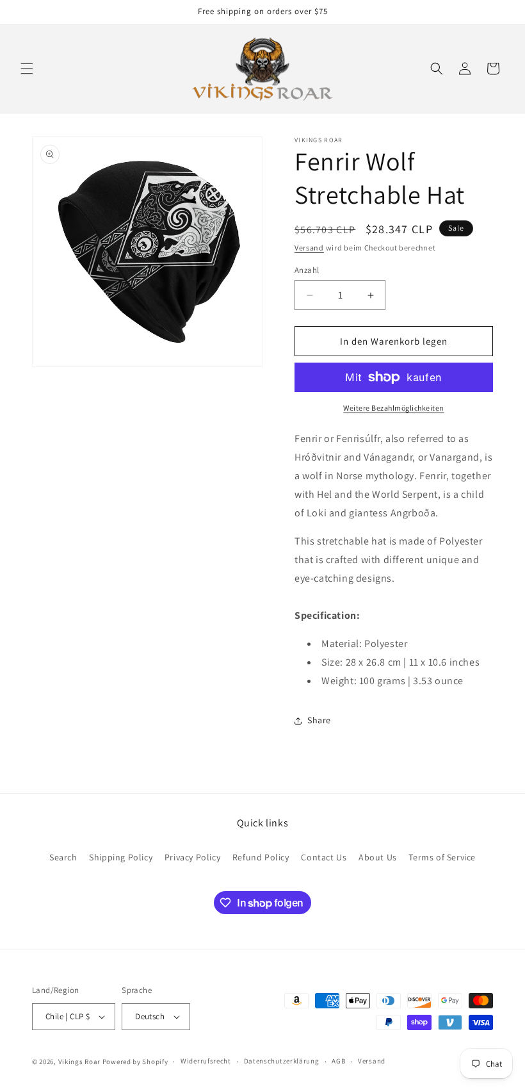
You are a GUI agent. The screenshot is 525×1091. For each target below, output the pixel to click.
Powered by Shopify (135, 1061)
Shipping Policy (120, 857)
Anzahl (307, 270)
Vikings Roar (79, 1061)
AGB (338, 1060)
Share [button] (319, 720)
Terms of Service (442, 857)
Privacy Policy (192, 857)
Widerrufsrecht (206, 1060)
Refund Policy (260, 857)
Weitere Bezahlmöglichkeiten (393, 408)
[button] (27, 68)
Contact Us (323, 857)
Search (63, 857)
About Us (378, 857)
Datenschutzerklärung (281, 1060)
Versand (309, 247)
